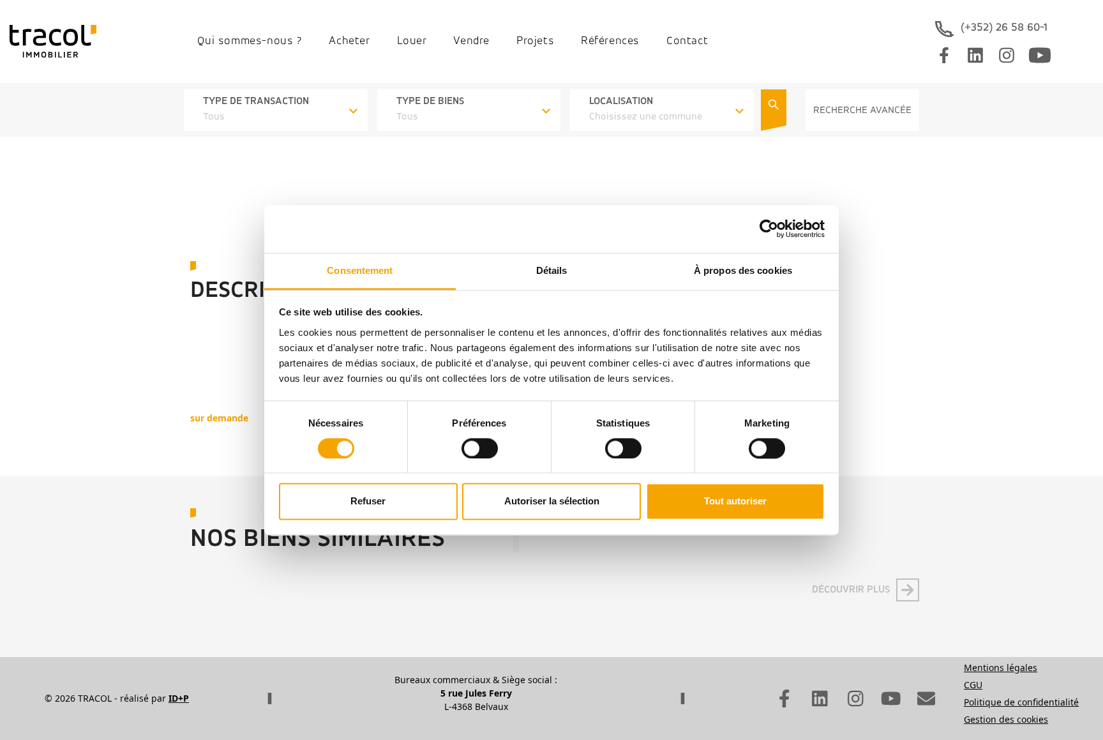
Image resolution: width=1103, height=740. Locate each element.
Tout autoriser (735, 501)
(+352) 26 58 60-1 (1004, 28)
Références (610, 41)
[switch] (479, 448)
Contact (687, 41)
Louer (412, 41)
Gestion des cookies (1006, 719)
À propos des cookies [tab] (743, 270)
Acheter (349, 41)
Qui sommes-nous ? (249, 41)
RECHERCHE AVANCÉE (862, 110)
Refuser (368, 501)
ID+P (179, 698)
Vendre (471, 41)
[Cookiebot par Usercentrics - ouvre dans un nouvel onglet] (769, 228)
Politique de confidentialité (1021, 702)
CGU (973, 685)
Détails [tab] (551, 270)
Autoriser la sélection (551, 501)
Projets (535, 41)
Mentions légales (1000, 667)
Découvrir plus (851, 590)
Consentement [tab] (360, 270)
